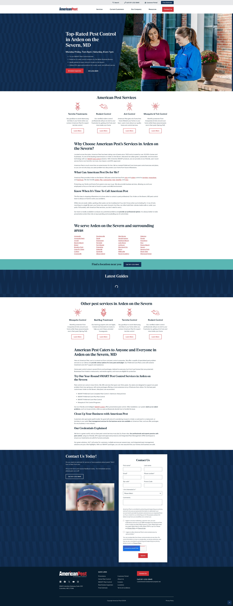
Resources (152, 9)
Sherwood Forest (146, 254)
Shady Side (144, 251)
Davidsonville (100, 236)
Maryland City (123, 247)
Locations (121, 585)
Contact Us (168, 9)
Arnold (76, 240)
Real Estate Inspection (105, 585)
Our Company (136, 9)
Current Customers (117, 9)
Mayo (120, 249)
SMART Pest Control (105, 582)
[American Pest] (68, 9)
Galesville (99, 249)
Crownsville (77, 254)
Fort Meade (100, 245)
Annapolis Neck (79, 238)
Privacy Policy (131, 528)
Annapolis (77, 236)
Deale (98, 238)
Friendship (99, 247)
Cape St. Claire (79, 249)
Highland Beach (123, 240)
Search (116, 2)
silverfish (118, 180)
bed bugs (80, 180)
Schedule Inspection (74, 71)
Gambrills (99, 251)
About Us (121, 579)
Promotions (102, 576)
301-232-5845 (146, 579)
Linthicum (121, 245)
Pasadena (143, 240)
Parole (142, 238)
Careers (120, 582)
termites (145, 177)
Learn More (77, 131)
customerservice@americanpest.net (149, 581)
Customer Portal (152, 2)
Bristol (76, 245)
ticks (113, 180)
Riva (141, 243)
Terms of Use (142, 528)
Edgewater (100, 240)
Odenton (143, 236)
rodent (133, 177)
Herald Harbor (123, 238)
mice (126, 180)
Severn (142, 247)
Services (99, 9)
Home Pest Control (104, 579)
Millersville (121, 251)
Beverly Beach (79, 243)
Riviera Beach (145, 245)
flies (101, 180)
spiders (97, 180)
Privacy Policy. (137, 543)
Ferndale (99, 243)
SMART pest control (94, 159)
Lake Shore (122, 243)
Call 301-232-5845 (132, 2)
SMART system (100, 407)
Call (138, 579)
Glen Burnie (122, 236)
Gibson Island (100, 254)
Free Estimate (167, 2)
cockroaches (107, 180)
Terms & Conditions (124, 588)
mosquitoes (152, 177)
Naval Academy (123, 254)
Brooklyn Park (78, 247)
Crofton (76, 251)
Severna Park (144, 249)
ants (126, 177)
